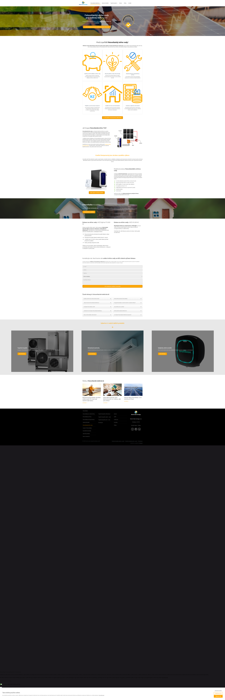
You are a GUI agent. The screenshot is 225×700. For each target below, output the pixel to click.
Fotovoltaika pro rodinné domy (89, 413)
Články (125, 3)
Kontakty (115, 422)
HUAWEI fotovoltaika (87, 430)
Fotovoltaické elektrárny (95, 3)
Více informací (101, 695)
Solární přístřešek (86, 422)
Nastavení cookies (218, 690)
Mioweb (141, 443)
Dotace (120, 3)
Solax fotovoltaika (86, 433)
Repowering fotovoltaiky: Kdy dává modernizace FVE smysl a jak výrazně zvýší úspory (91, 399)
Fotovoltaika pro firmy (87, 416)
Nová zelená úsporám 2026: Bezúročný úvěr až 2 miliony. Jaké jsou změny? (112, 399)
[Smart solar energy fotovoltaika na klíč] (83, 3)
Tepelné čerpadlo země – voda (104, 419)
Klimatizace (100, 422)
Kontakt (129, 3)
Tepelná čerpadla (114, 3)
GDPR (115, 416)
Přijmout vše (218, 696)
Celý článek (84, 402)
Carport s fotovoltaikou (87, 427)
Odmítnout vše (218, 693)
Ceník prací (116, 419)
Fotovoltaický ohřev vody (87, 425)
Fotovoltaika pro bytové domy (88, 419)
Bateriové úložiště (105, 3)
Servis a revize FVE (86, 436)
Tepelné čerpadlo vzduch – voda (104, 416)
